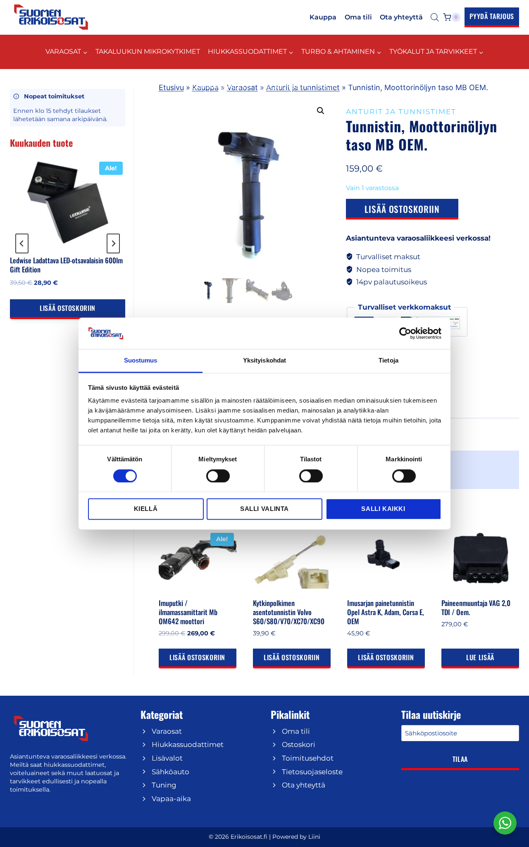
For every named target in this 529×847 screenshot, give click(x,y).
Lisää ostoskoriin (402, 209)
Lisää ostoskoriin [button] (197, 657)
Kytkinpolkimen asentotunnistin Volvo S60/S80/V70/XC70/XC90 (288, 612)
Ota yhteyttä (401, 17)
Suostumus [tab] (140, 360)
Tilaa (460, 759)
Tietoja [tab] (388, 360)
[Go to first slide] (113, 243)
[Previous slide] (22, 243)
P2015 (327, 86)
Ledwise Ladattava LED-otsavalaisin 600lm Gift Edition (66, 264)
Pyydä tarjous (491, 16)
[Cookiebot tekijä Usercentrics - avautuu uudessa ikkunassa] (405, 333)
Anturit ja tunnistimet (401, 111)
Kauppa (323, 17)
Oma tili (358, 17)
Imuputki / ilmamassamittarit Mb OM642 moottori (188, 612)
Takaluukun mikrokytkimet (147, 51)
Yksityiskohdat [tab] (264, 360)
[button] (320, 110)
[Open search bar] (435, 17)
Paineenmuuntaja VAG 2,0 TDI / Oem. (475, 607)
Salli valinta (264, 509)
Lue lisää (480, 657)
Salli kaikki (383, 509)
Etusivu (171, 87)
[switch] (218, 475)
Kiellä (146, 509)
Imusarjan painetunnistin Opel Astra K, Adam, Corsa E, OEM (385, 612)
